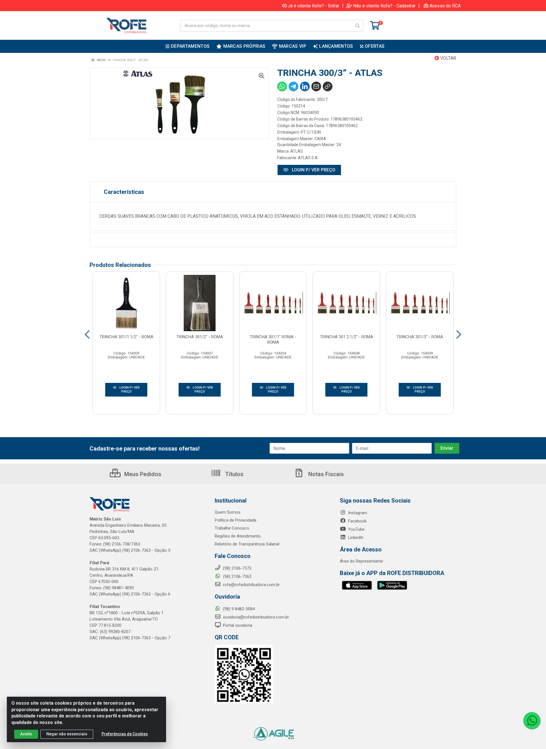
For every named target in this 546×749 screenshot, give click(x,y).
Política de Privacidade (236, 520)
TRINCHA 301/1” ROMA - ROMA (273, 339)
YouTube (356, 529)
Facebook (357, 521)
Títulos (233, 474)
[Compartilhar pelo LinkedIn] (305, 86)
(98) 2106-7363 (236, 576)
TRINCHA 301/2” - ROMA (199, 336)
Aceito (26, 734)
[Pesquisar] (357, 26)
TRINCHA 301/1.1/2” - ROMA (126, 336)
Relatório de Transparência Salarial (247, 544)
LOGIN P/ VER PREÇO (313, 170)
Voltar (447, 58)
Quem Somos (228, 512)
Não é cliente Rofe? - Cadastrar (384, 5)
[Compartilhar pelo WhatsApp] (282, 86)
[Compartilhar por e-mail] (316, 86)
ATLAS (296, 151)
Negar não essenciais (66, 734)
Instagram (357, 512)
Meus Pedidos (142, 474)
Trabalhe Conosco (232, 528)
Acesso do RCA (445, 5)
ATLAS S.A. (308, 157)
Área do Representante (361, 561)
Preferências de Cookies (125, 734)
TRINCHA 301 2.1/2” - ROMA (346, 336)
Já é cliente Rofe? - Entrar (313, 5)
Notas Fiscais (325, 474)
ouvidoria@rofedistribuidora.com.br (255, 617)
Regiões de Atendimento (238, 536)
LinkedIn (355, 537)
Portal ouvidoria (237, 625)
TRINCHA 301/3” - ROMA (419, 336)
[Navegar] (87, 334)
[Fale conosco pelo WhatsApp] (531, 720)
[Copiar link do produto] (327, 86)
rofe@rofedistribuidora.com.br (251, 584)
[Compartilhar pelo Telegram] (293, 86)
